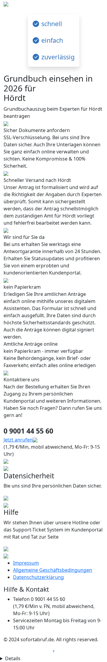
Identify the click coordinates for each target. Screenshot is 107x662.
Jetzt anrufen (18, 439)
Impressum (26, 563)
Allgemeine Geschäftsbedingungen (52, 570)
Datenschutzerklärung (38, 577)
